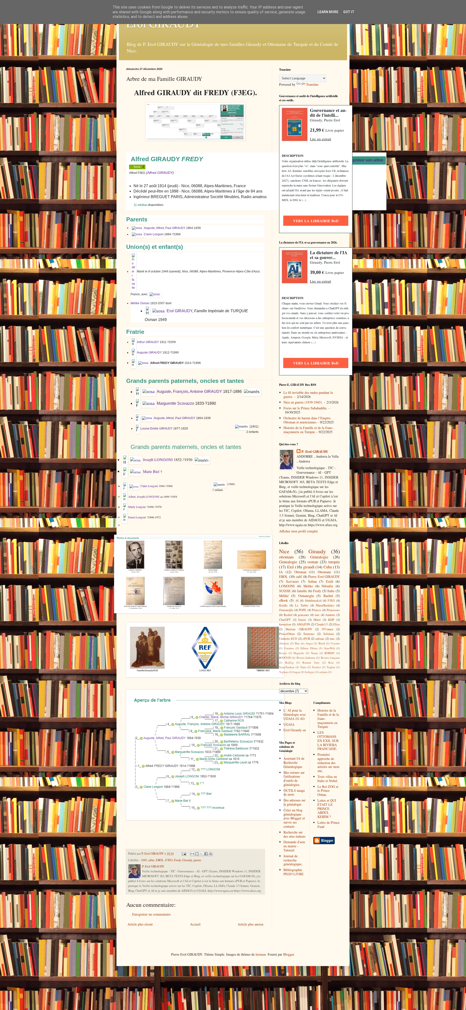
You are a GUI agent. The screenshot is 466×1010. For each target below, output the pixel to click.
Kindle (283, 605)
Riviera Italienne (306, 657)
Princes (316, 610)
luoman (261, 954)
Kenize (283, 653)
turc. (332, 639)
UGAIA (288, 724)
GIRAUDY (165, 173)
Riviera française (330, 657)
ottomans (286, 557)
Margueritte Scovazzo (175, 403)
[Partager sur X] (201, 853)
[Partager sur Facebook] (206, 853)
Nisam (314, 653)
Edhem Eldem (308, 648)
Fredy (177, 860)
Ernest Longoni (137, 517)
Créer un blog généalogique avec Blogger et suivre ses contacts (294, 818)
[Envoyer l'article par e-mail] (183, 853)
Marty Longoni (137, 507)
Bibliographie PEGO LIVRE (293, 871)
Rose (331, 662)
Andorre (330, 615)
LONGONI (287, 586)
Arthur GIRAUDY (148, 342)
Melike (308, 586)
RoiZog (289, 662)
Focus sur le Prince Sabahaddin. (305, 408)
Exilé (329, 581)
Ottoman (300, 572)
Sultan (312, 581)
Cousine (335, 643)
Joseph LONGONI (158, 459)
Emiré (302, 620)
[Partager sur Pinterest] (210, 853)
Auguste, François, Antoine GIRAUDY (189, 392)
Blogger (288, 954)
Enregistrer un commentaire (151, 914)
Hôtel (317, 620)
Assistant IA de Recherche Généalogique (293, 762)
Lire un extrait (320, 138)
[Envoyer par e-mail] (192, 853)
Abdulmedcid (313, 600)
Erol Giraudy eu (294, 730)
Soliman (328, 634)
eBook (283, 600)
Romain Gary (310, 662)
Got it (348, 12)
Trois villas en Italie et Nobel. (327, 778)
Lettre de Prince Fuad (328, 824)
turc (317, 615)
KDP (331, 620)
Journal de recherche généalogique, (292, 860)
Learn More (327, 12)
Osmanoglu (306, 595)
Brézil (321, 643)
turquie (334, 561)
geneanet (303, 615)
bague (296, 672)
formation (285, 624)
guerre (197, 860)
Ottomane (324, 572)
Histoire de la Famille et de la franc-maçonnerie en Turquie (308, 429)
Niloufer (327, 586)
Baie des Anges (304, 643)
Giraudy (187, 860)
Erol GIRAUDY (179, 311)
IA (281, 572)
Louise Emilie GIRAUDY (157, 428)
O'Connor (327, 629)
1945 (144, 860)
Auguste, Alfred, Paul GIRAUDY (164, 227)
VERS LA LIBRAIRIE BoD (316, 220)
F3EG (169, 860)
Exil (290, 567)
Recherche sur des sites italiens (294, 834)
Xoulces (316, 667)
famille (302, 591)
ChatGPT (285, 620)
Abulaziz (284, 643)
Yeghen (331, 667)
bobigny (310, 672)
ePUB (306, 639)
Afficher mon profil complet (298, 531)
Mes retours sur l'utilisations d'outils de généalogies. (294, 778)
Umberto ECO (288, 639)
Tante (303, 667)
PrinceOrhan (287, 634)
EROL (160, 860)
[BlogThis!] (196, 853)
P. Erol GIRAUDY (314, 451)
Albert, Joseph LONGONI (143, 496)
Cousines (289, 648)
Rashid (288, 615)
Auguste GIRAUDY (149, 352)
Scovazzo (292, 581)
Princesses (333, 610)
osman (313, 561)
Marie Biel (151, 471)
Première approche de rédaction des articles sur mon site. (328, 762)
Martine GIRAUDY (299, 629)
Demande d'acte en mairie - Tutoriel (294, 846)
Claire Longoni (154, 234)
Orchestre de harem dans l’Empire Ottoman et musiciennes (307, 420)
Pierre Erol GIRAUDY (324, 576)
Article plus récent (140, 924)
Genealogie (288, 561)
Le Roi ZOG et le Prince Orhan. (327, 790)
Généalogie (319, 557)
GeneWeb (329, 648)
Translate (312, 84)
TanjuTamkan (286, 667)
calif (299, 576)
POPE (302, 610)
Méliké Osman (140, 303)
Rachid (328, 595)
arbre (151, 860)
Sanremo (308, 634)
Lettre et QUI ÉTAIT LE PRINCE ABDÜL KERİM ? (326, 808)
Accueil (195, 924)
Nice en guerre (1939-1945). (303, 402)
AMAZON (303, 624)
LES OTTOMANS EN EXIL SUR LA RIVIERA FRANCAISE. (328, 740)
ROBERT (330, 653)
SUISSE (285, 591)
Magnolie (298, 653)
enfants (323, 672)
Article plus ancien (250, 924)
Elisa (336, 624)
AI (297, 600)
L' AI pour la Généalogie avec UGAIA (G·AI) (294, 714)
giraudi (309, 567)
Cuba (328, 567)
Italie (330, 591)
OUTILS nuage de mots (294, 792)
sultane (319, 639)
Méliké (284, 595)
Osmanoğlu (286, 610)
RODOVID (285, 657)
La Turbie (301, 605)
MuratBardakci (325, 605)
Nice (284, 551)
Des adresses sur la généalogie (294, 802)
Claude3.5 (321, 624)
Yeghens (284, 672)
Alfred (151, 173)
